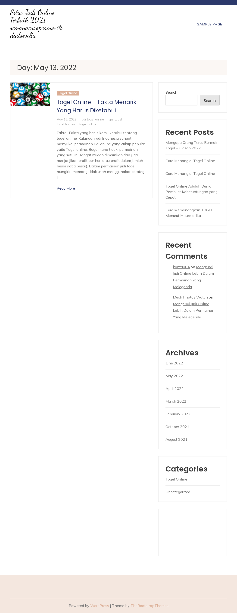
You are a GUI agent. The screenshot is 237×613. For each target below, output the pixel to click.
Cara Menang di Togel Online (190, 160)
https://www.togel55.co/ (187, 541)
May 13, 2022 (66, 119)
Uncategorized (177, 492)
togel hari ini (66, 124)
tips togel (115, 119)
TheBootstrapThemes (149, 605)
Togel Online (67, 93)
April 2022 (174, 388)
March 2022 (175, 401)
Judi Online (175, 518)
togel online (87, 124)
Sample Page (209, 24)
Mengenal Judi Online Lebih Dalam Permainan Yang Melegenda (193, 311)
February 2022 (177, 414)
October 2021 (177, 426)
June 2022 (174, 363)
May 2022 (174, 375)
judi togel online (92, 119)
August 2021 (176, 439)
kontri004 (181, 267)
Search (171, 92)
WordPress (99, 605)
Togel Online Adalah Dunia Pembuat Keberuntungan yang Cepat (191, 192)
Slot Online (175, 529)
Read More (66, 188)
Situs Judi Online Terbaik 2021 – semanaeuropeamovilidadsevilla (36, 24)
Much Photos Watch (190, 297)
